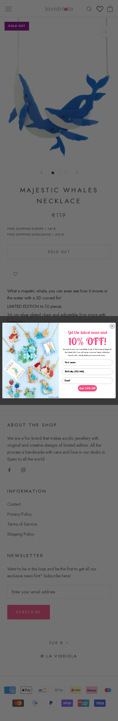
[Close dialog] (112, 326)
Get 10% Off (87, 388)
